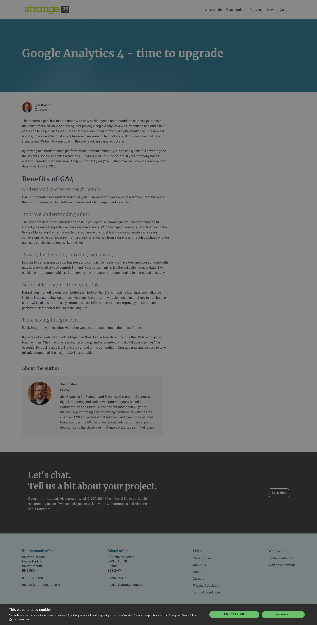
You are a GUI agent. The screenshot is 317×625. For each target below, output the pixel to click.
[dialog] (158, 312)
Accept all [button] (283, 614)
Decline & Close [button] (234, 614)
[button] (102, 619)
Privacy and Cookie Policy (182, 615)
